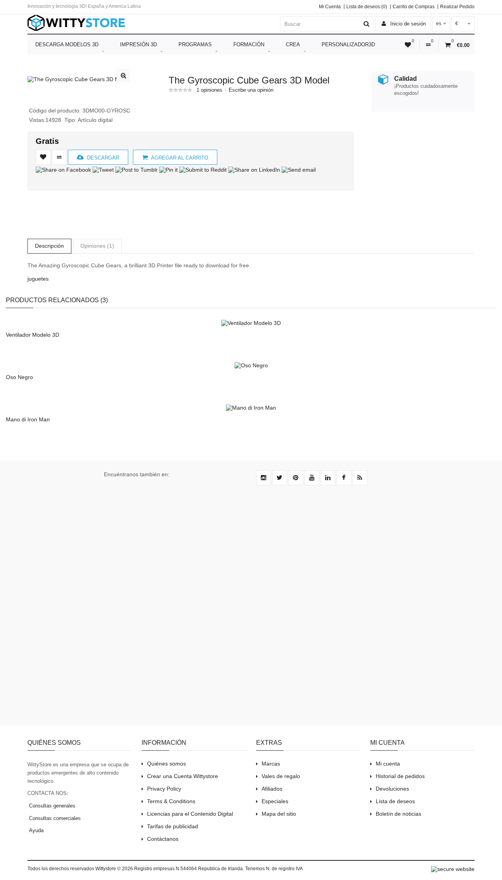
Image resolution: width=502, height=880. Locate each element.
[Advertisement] (420, 172)
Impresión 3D (138, 44)
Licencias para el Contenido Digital (190, 814)
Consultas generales (51, 806)
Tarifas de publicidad (172, 826)
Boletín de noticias (398, 814)
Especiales (275, 801)
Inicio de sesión (407, 24)
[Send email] (299, 170)
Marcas (271, 763)
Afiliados (272, 789)
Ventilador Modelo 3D (32, 335)
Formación (248, 44)
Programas (195, 44)
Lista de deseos (395, 801)
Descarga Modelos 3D (66, 44)
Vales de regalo (281, 776)
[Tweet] (103, 170)
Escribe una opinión (251, 90)
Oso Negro (19, 377)
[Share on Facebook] (63, 170)
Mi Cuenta (330, 6)
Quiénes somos (166, 763)
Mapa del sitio (279, 814)
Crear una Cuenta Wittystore (182, 776)
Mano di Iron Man (28, 419)
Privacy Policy (164, 789)
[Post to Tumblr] (136, 170)
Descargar (102, 158)
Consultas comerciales (54, 818)
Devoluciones (392, 789)
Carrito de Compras (414, 6)
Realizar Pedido (457, 6)
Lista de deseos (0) (366, 6)
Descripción (49, 246)
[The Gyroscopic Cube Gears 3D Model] (78, 79)
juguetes (38, 279)
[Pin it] (168, 170)
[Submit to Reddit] (203, 170)
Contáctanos (162, 839)
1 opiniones (209, 90)
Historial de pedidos (400, 776)
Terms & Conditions (171, 801)
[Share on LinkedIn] (254, 170)
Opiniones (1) (97, 246)
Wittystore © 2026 (114, 868)
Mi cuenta (388, 763)
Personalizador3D (348, 44)
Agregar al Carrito (179, 158)
